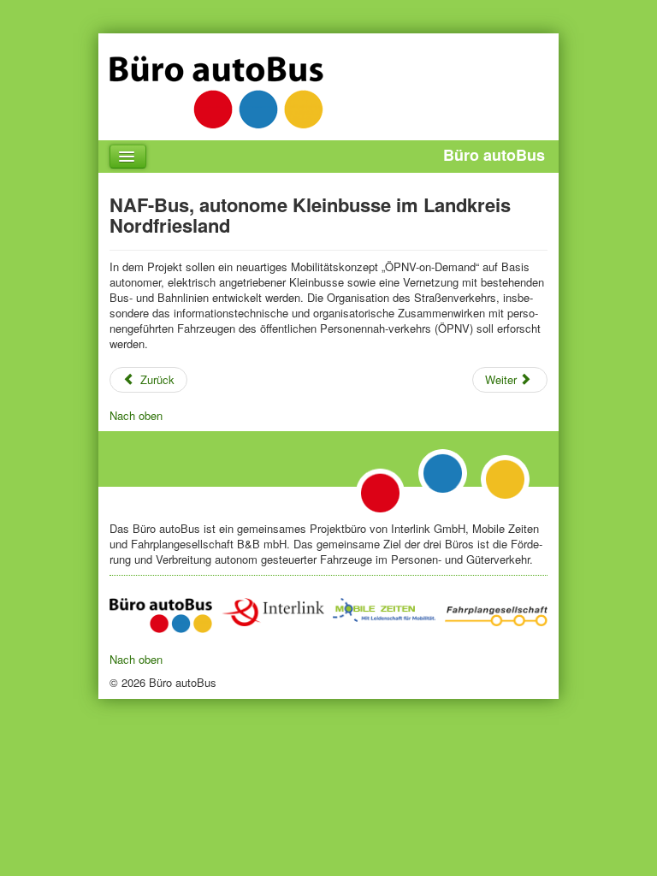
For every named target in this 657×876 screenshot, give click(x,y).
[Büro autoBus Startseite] (161, 615)
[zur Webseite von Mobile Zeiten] (384, 610)
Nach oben (136, 415)
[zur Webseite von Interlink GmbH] (273, 612)
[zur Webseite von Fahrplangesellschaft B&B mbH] (496, 612)
